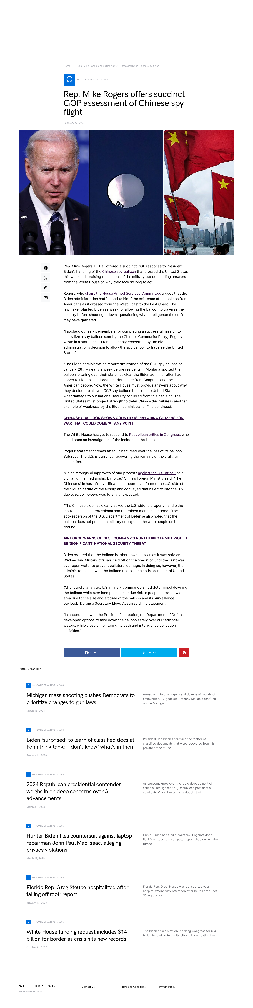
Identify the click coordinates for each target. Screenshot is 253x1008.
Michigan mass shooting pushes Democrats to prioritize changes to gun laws (80, 699)
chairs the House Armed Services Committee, (123, 293)
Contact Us (88, 986)
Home (67, 65)
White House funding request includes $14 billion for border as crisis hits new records (76, 935)
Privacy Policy (167, 986)
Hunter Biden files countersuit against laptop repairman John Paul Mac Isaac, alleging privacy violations (79, 843)
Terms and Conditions (133, 986)
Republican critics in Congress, (155, 434)
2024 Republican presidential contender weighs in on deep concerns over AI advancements (73, 791)
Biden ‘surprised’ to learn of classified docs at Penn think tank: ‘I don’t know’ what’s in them (80, 743)
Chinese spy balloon (119, 271)
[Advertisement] (126, 26)
